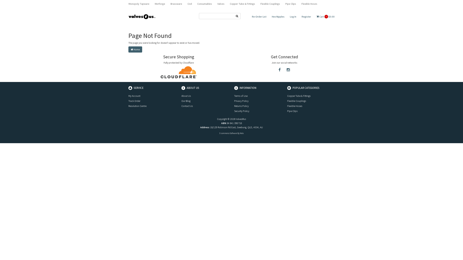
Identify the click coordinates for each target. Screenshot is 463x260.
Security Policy (241, 111)
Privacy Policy (241, 101)
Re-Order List (259, 16)
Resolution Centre (137, 106)
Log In (293, 16)
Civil (190, 3)
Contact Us (187, 106)
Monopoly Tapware (139, 3)
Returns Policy (241, 106)
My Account (134, 96)
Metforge (160, 3)
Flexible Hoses (309, 3)
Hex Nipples (278, 16)
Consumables (204, 3)
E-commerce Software (228, 133)
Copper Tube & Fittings (242, 3)
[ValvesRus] (142, 16)
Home (136, 49)
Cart (327, 16)
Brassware (176, 3)
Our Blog (185, 101)
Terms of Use (241, 96)
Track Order (134, 101)
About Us (186, 96)
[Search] (237, 16)
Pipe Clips (290, 3)
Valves (220, 3)
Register (306, 16)
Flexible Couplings (270, 3)
